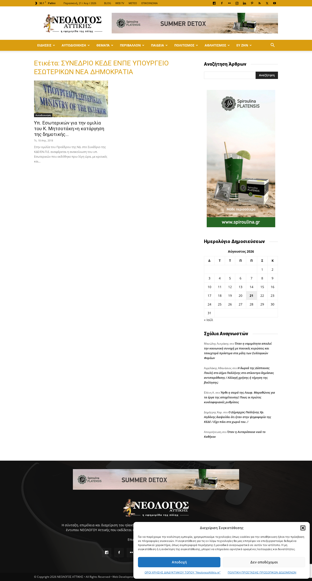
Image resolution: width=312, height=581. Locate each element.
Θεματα (103, 45)
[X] (267, 3)
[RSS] (259, 3)
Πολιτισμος (184, 45)
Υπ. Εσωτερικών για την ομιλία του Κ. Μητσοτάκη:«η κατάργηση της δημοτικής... (69, 128)
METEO (133, 3)
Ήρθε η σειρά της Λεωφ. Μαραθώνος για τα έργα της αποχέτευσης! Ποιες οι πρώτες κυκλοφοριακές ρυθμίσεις (239, 397)
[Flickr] (229, 3)
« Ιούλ (208, 320)
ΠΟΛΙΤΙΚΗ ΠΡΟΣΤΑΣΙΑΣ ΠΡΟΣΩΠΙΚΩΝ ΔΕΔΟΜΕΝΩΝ (262, 572)
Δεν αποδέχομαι (264, 562)
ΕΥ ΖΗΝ (242, 45)
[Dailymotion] (214, 3)
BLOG (107, 3)
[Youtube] (274, 3)
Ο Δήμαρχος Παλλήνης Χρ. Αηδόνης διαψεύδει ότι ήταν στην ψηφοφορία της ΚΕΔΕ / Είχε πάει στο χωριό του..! (237, 417)
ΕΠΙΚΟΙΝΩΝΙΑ (149, 3)
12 (230, 287)
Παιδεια (157, 45)
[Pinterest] (252, 3)
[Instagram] (236, 3)
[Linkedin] (244, 3)
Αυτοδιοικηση (74, 45)
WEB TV (119, 3)
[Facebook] (221, 3)
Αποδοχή (179, 562)
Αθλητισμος (215, 45)
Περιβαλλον (130, 45)
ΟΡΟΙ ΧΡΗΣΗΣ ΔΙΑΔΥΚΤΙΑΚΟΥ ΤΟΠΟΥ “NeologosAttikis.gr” (183, 572)
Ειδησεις (44, 45)
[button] (303, 528)
